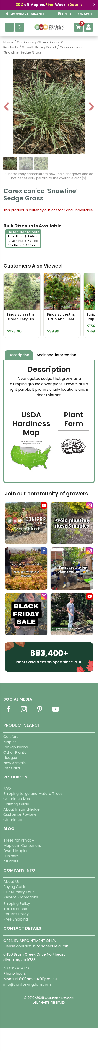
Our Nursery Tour (18, 892)
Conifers (10, 736)
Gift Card (11, 768)
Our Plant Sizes (16, 798)
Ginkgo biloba (15, 747)
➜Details (75, 4)
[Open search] (19, 27)
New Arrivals (14, 762)
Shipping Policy (16, 903)
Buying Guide (14, 886)
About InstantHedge (21, 809)
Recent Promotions (20, 897)
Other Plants (14, 752)
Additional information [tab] (56, 354)
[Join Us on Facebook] (8, 711)
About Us (11, 881)
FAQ (7, 788)
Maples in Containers (22, 845)
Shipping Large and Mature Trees (32, 793)
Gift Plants (12, 819)
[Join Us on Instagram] (24, 711)
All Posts (10, 861)
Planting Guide (16, 804)
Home (8, 42)
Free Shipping (15, 919)
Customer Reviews (20, 814)
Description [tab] (18, 354)
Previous (6, 107)
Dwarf (51, 47)
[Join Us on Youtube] (55, 711)
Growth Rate (32, 47)
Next (91, 107)
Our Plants (25, 42)
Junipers (11, 856)
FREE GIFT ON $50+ (77, 14)
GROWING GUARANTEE (27, 14)
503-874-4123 (16, 968)
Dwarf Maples (15, 850)
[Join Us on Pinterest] (39, 711)
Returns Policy (16, 914)
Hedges (10, 757)
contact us (26, 946)
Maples (9, 742)
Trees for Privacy (18, 840)
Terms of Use (15, 908)
